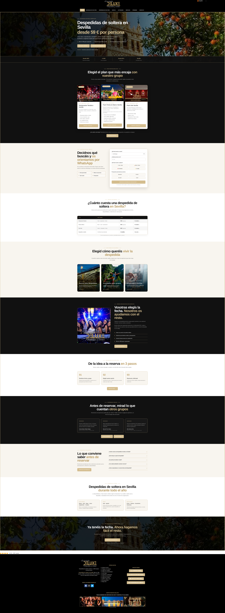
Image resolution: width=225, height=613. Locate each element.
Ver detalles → (137, 224)
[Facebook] (85, 585)
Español (201, 0)
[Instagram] (89, 585)
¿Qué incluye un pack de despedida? (128, 456)
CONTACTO (141, 10)
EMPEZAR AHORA (112, 388)
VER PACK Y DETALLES (88, 125)
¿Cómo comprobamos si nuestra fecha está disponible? (128, 468)
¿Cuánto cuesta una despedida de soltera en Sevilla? (128, 452)
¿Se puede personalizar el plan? (128, 460)
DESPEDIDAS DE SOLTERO (104, 10)
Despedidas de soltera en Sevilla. (86, 572)
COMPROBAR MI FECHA (121, 346)
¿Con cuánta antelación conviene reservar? (128, 464)
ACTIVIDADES (120, 10)
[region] (112, 225)
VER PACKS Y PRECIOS (83, 45)
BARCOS (114, 10)
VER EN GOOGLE (118, 436)
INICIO (82, 10)
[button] (80, 601)
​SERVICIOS (128, 10)
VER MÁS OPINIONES (106, 436)
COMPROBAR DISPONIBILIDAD (98, 45)
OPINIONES (134, 10)
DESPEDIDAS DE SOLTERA (91, 10)
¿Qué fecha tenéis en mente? (117, 151)
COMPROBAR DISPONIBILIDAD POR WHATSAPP (128, 182)
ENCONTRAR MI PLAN (112, 135)
